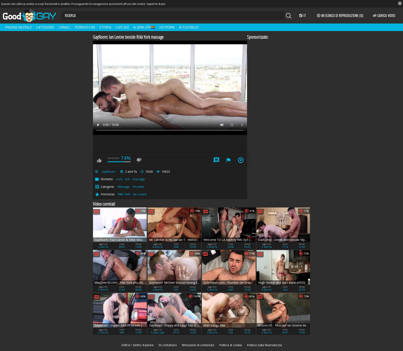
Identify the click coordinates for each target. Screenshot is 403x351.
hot (127, 179)
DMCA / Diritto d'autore (137, 345)
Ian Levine (140, 194)
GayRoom (108, 172)
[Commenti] (216, 160)
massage (138, 179)
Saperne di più (156, 4)
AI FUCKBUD (189, 27)
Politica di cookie (230, 345)
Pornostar (85, 27)
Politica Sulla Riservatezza (264, 345)
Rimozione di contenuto (198, 345)
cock (119, 179)
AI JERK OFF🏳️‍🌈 (144, 27)
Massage (123, 187)
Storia (105, 27)
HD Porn (167, 27)
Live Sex (122, 27)
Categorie (45, 27)
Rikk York (124, 194)
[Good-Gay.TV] (32, 15)
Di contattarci (167, 345)
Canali (65, 27)
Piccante (138, 187)
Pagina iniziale (18, 27)
